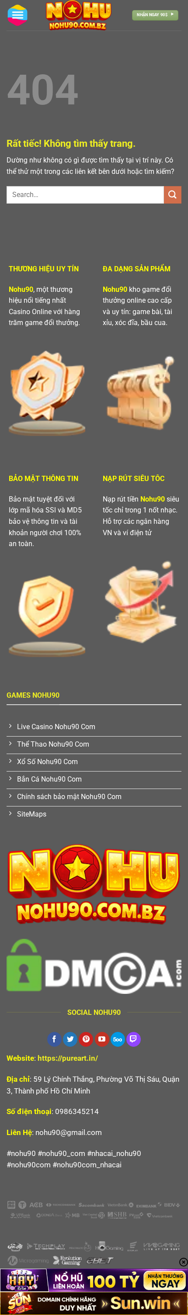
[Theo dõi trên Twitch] (133, 1039)
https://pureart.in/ (68, 1058)
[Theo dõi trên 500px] (118, 1039)
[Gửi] (172, 194)
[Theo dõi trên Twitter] (70, 1039)
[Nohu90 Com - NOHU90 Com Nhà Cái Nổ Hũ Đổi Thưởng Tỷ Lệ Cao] (78, 15)
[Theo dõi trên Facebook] (54, 1039)
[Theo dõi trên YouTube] (102, 1039)
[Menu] (17, 15)
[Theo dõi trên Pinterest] (86, 1039)
